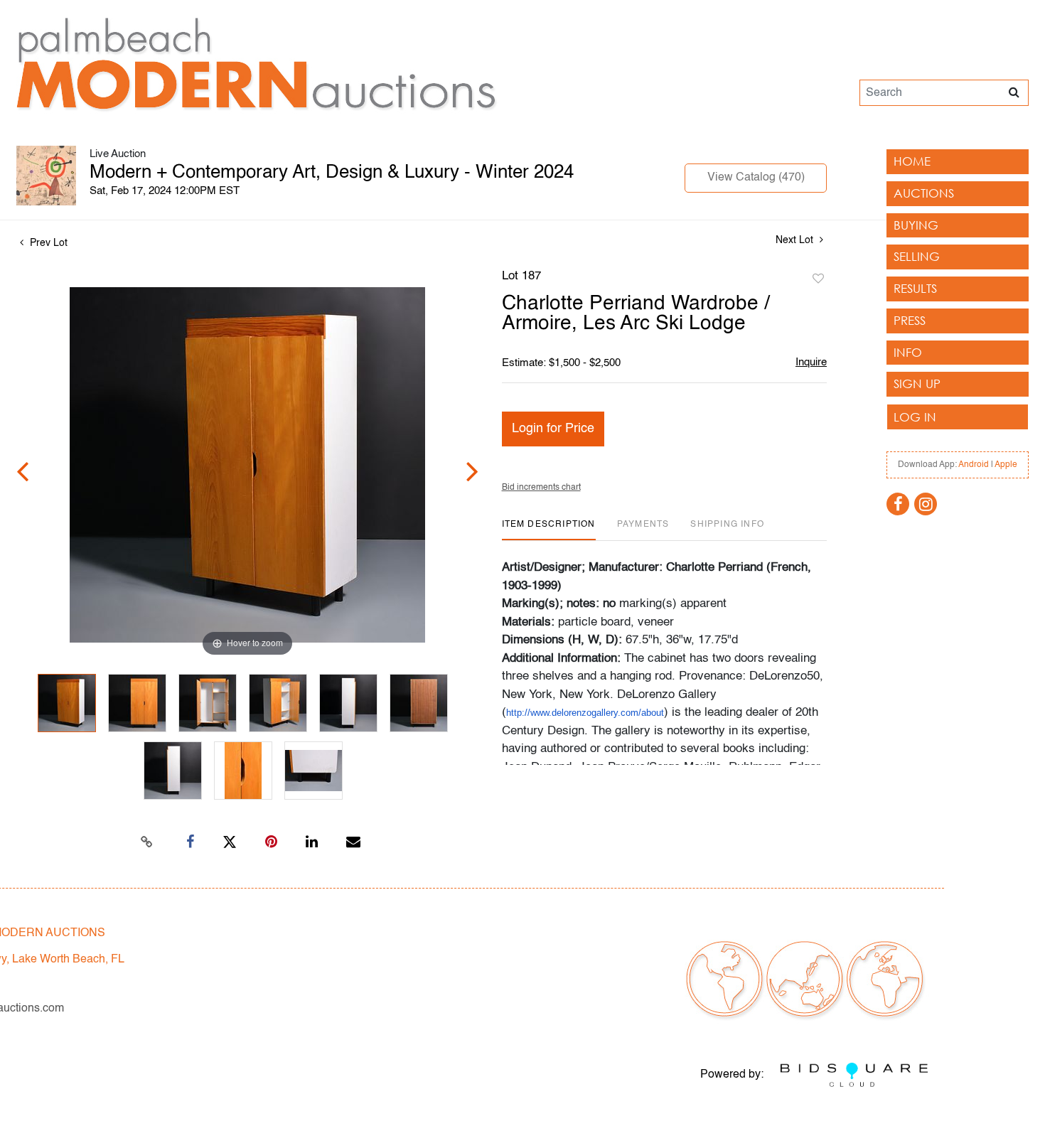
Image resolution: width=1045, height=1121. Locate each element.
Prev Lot (47, 243)
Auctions (924, 193)
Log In (915, 416)
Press (910, 320)
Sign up (917, 383)
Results (915, 288)
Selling (917, 256)
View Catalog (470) (756, 177)
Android (973, 465)
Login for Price (553, 428)
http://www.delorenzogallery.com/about (585, 712)
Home (912, 161)
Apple (1006, 465)
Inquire (811, 362)
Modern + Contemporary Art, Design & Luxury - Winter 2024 (332, 172)
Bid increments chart (541, 487)
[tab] (549, 530)
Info (908, 352)
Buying (916, 225)
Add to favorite (818, 279)
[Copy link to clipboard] (147, 842)
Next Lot (796, 240)
